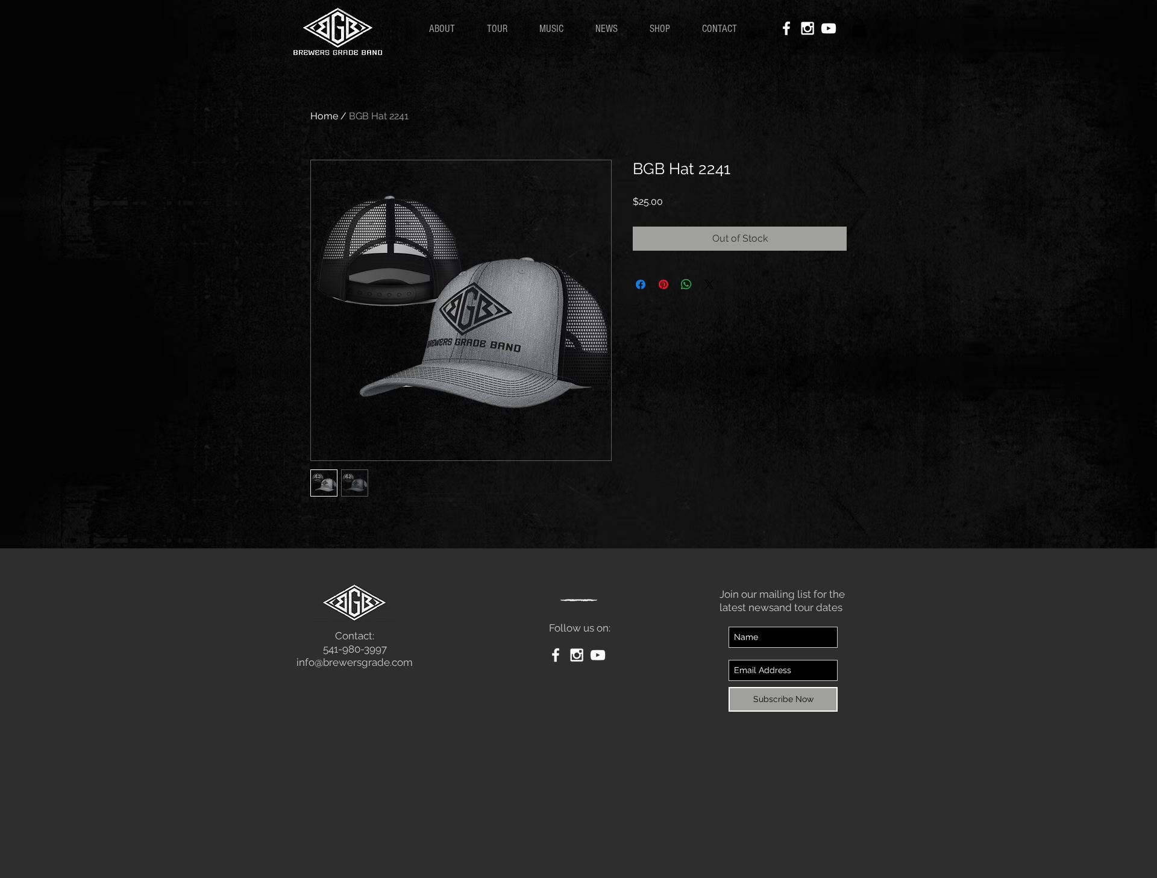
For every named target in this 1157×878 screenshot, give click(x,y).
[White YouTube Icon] (829, 28)
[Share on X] (709, 284)
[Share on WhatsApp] (686, 284)
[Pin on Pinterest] (663, 284)
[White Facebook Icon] (786, 28)
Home (324, 116)
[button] (859, 28)
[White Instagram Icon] (807, 28)
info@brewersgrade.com (354, 662)
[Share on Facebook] (640, 284)
